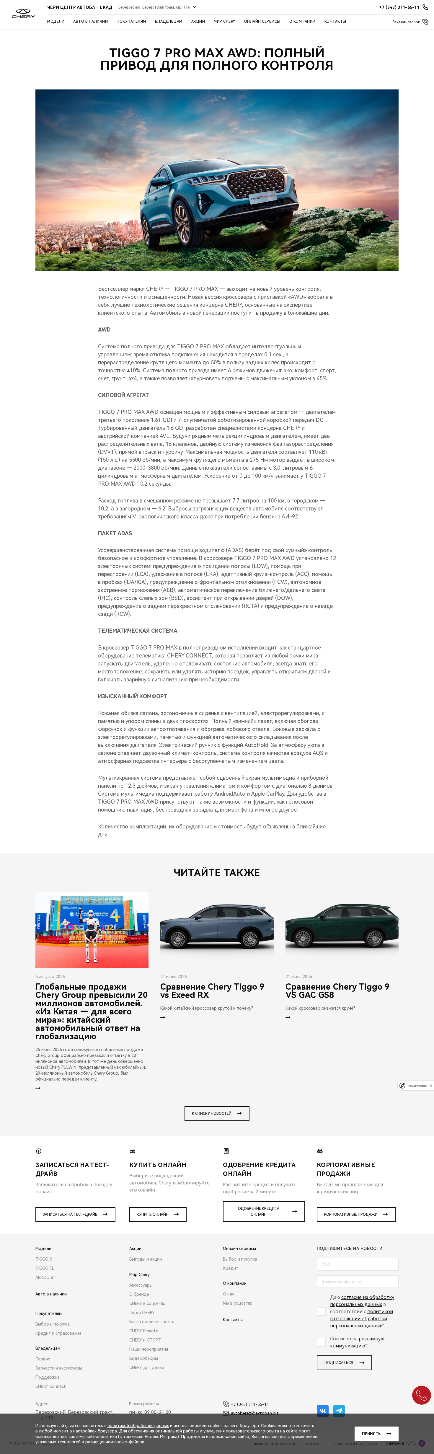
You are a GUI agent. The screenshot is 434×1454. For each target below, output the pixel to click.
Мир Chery (224, 21)
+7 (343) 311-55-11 (250, 1404)
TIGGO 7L (44, 1268)
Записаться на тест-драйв (70, 1215)
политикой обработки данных (138, 1425)
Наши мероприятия (148, 1349)
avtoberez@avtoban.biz (255, 1413)
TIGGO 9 (43, 1259)
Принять (371, 1434)
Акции (198, 21)
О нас (228, 1294)
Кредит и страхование (58, 1333)
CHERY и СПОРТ (145, 1340)
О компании (302, 21)
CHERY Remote (143, 1331)
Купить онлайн (153, 1215)
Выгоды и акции (145, 1259)
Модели (55, 21)
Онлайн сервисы (262, 21)
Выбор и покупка (52, 1324)
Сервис (42, 1359)
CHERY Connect (50, 1386)
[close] (431, 1085)
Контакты (335, 21)
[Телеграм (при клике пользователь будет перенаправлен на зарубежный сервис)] (339, 1411)
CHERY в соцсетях (147, 1303)
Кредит (230, 1268)
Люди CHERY (142, 1312)
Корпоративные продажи (351, 1215)
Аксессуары (141, 1285)
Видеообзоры (143, 1358)
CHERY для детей (146, 1367)
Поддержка (47, 1377)
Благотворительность (151, 1321)
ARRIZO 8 (44, 1277)
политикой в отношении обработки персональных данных (361, 1319)
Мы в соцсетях (237, 1303)
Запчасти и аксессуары (58, 1368)
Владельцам (168, 21)
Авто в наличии (90, 21)
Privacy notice (417, 1085)
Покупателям (131, 21)
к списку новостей (211, 1114)
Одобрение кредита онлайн (258, 1212)
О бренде (139, 1294)
